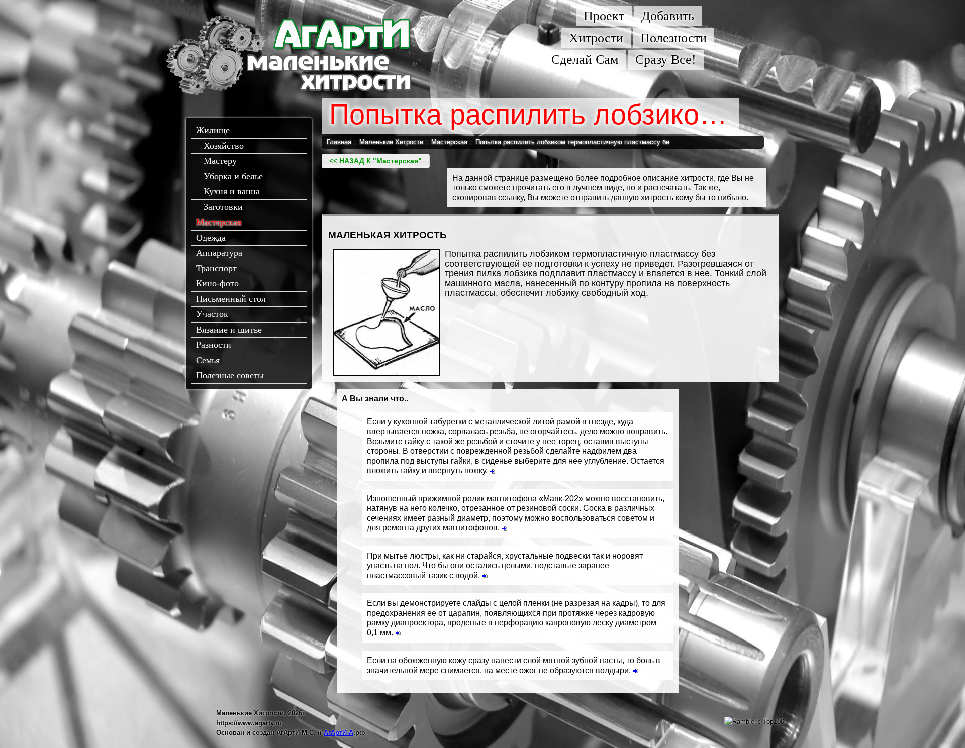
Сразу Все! (665, 59)
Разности (213, 345)
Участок (212, 314)
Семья (208, 360)
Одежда (211, 238)
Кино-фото (217, 283)
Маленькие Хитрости (391, 142)
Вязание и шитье (229, 330)
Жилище (213, 130)
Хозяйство (224, 146)
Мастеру (220, 161)
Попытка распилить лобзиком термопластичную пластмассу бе (572, 142)
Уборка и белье (233, 176)
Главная (339, 142)
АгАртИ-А (338, 732)
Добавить (667, 16)
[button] (376, 161)
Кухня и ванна (232, 191)
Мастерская (218, 222)
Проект (604, 16)
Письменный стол (231, 299)
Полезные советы (230, 375)
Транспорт (216, 268)
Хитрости (596, 38)
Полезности (673, 38)
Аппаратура (219, 253)
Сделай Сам (584, 59)
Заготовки (223, 207)
